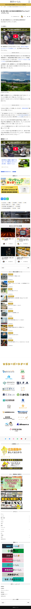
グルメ (2, 519)
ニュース (2, 516)
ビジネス (2, 531)
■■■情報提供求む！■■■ (8, 171)
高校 (19, 208)
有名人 (18, 204)
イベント (2, 529)
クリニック (3, 527)
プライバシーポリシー (5, 590)
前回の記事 (25, 108)
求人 (2, 533)
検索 (28, 267)
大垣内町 (15, 202)
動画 (9, 202)
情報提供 (2, 586)
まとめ (2, 521)
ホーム (2, 514)
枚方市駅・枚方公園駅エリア (8, 206)
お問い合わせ (3, 539)
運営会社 (2, 592)
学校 (25, 202)
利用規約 (2, 588)
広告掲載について (4, 594)
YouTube (4, 202)
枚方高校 (18, 206)
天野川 (20, 202)
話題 (29, 16)
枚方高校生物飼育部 (6, 208)
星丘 (14, 204)
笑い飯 (14, 208)
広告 (2, 537)
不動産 (2, 535)
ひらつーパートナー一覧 (5, 456)
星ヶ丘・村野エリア (6, 204)
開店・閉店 (3, 517)
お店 (2, 523)
